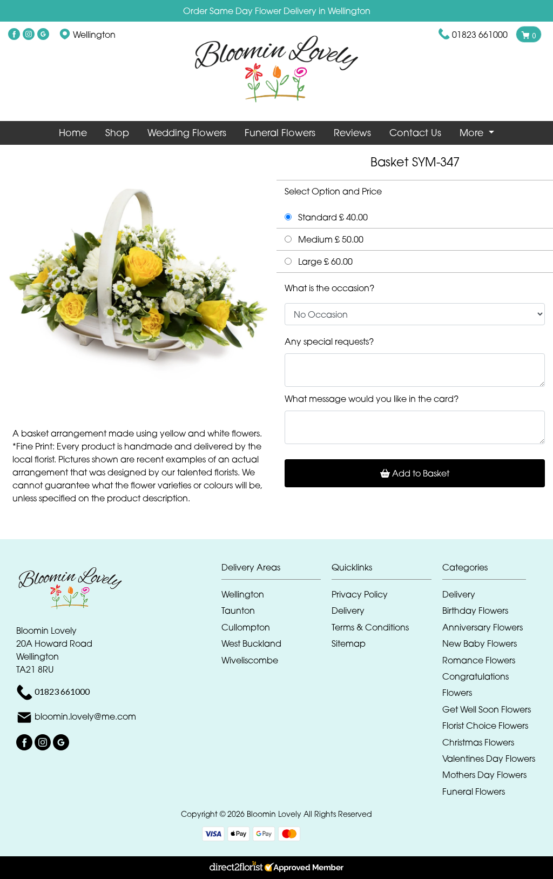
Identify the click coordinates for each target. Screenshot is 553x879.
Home (73, 132)
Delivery (348, 610)
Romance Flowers (478, 660)
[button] (276, 570)
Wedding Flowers (186, 132)
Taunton (238, 610)
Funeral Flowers (280, 132)
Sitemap (349, 643)
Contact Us (415, 132)
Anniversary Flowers (482, 627)
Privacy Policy (360, 594)
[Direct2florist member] (276, 867)
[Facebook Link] (14, 34)
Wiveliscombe (249, 660)
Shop (117, 132)
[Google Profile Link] (43, 34)
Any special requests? (329, 341)
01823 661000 (480, 34)
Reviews (352, 132)
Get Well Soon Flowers (486, 709)
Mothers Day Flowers (484, 774)
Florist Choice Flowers (485, 725)
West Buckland (251, 643)
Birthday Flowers (475, 610)
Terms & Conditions (370, 627)
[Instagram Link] (29, 34)
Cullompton (245, 627)
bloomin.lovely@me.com (85, 716)
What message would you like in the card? (371, 398)
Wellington (242, 594)
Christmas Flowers (478, 742)
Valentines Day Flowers (488, 758)
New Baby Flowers (479, 643)
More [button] (473, 132)
